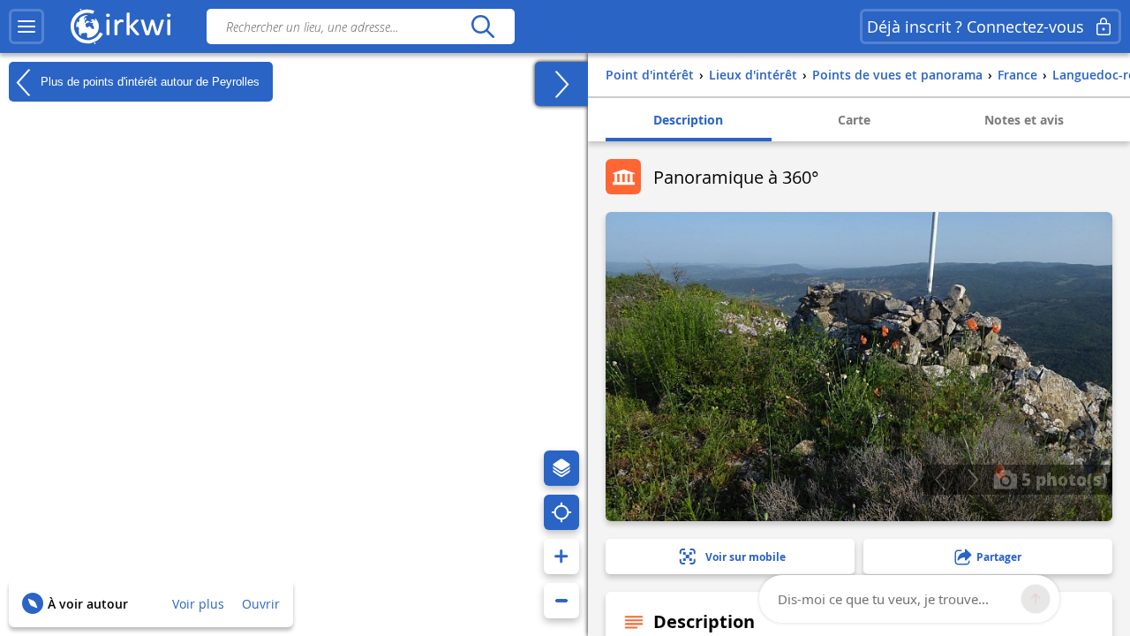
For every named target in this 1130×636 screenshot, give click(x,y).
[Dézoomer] (561, 600)
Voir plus (198, 603)
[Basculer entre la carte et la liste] (561, 84)
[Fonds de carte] (561, 468)
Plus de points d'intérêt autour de (148, 80)
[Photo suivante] (972, 479)
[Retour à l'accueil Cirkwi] (121, 26)
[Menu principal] (26, 26)
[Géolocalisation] (561, 512)
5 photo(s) (1062, 478)
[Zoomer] (561, 556)
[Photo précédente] (939, 479)
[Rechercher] (482, 26)
